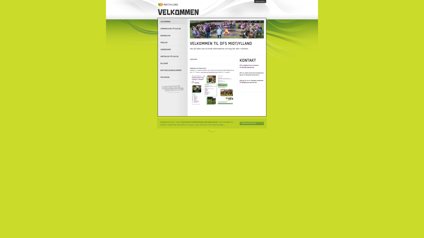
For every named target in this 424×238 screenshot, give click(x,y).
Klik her (242, 80)
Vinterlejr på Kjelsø (169, 57)
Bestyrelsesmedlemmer (170, 70)
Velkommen (165, 22)
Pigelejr (164, 43)
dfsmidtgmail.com (247, 67)
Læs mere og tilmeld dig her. (209, 72)
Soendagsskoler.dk (248, 123)
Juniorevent (165, 50)
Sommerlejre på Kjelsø (170, 29)
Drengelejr (165, 36)
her (241, 75)
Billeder (164, 63)
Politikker (164, 77)
